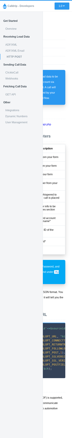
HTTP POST (14, 56)
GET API (10, 94)
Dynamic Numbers (16, 116)
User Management (16, 122)
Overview (11, 28)
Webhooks (11, 78)
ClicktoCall (11, 72)
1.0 (60, 6)
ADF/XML (11, 44)
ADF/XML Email (14, 50)
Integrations (12, 110)
